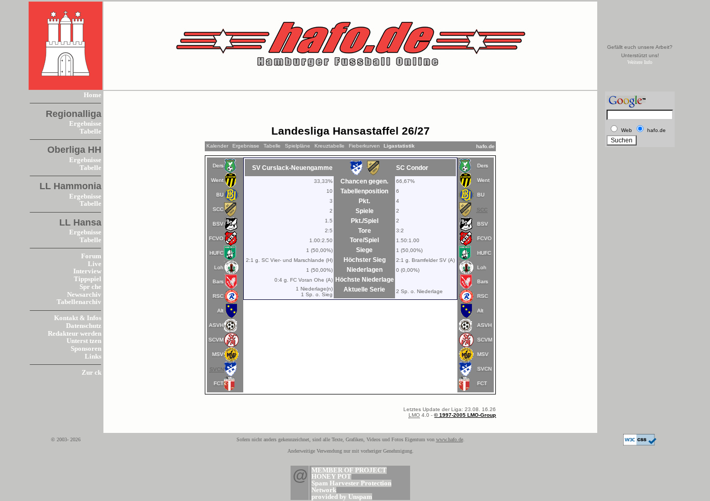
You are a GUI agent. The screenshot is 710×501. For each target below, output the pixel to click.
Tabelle (90, 131)
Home (92, 95)
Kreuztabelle (329, 146)
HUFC (216, 253)
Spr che (90, 287)
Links (93, 356)
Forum (91, 256)
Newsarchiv (84, 294)
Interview (87, 271)
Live (94, 264)
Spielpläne (297, 146)
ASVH (216, 325)
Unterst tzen (84, 341)
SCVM (215, 339)
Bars (218, 281)
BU (219, 194)
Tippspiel (87, 279)
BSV (218, 224)
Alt (220, 310)
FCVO (216, 238)
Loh (218, 267)
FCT (218, 383)
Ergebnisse (85, 123)
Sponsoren (86, 348)
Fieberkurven (364, 146)
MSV (217, 354)
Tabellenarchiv (79, 302)
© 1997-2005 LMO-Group (465, 415)
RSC (218, 296)
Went (217, 180)
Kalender (217, 146)
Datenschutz (83, 325)
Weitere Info (639, 62)
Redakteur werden (74, 333)
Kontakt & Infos (77, 318)
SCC (218, 209)
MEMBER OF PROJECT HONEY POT (349, 474)
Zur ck (91, 372)
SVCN (484, 369)
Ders (218, 165)
